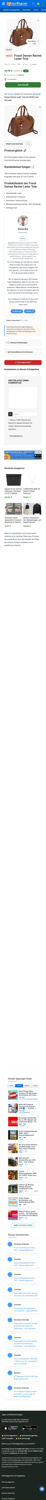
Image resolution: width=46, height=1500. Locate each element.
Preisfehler (26, 10)
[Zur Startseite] (19, 3)
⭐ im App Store (9, 1436)
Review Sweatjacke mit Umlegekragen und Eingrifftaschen (32, 520)
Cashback (13, 1453)
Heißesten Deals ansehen (23, 1225)
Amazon (21, 75)
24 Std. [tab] (19, 1085)
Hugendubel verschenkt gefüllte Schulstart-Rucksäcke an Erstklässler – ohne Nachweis (25, 1326)
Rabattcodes (38, 1451)
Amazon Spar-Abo (8, 1493)
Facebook (16, 311)
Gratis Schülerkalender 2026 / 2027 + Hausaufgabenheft (25, 1249)
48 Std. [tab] (27, 1085)
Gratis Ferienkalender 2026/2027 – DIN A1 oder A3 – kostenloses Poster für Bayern (26, 1361)
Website (23, 238)
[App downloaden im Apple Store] (10, 1428)
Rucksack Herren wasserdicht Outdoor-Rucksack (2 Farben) (13, 520)
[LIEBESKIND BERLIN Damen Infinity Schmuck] (32, 476)
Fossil (37, 94)
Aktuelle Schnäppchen (11, 10)
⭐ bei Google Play (28, 1436)
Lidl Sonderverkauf (8, 1487)
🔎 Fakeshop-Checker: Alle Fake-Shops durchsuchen (26, 1377)
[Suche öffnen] (34, 4)
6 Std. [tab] (11, 1085)
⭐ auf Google (23, 1438)
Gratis (36, 10)
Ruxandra (23, 229)
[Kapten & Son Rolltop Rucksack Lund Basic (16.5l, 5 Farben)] (14, 476)
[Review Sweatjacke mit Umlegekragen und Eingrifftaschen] (32, 504)
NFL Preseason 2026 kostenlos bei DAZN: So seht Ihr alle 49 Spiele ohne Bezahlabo (25, 1394)
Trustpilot (7, 1438)
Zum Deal (22, 85)
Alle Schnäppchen (8, 1482)
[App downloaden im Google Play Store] (29, 1428)
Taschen (9, 50)
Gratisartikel (22, 1451)
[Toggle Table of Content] (26, 144)
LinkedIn (28, 311)
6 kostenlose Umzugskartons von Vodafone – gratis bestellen (26, 1309)
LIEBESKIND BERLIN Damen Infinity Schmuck (31, 491)
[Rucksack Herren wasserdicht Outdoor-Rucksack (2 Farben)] (14, 504)
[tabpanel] (23, 1155)
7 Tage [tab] (35, 1085)
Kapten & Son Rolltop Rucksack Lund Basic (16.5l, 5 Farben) (13, 491)
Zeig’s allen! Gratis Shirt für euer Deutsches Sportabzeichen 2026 (26, 1294)
